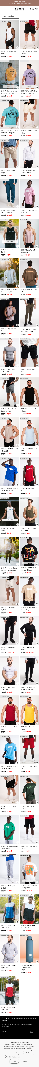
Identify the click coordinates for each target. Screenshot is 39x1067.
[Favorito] (17, 47)
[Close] (37, 1040)
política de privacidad (13, 1057)
